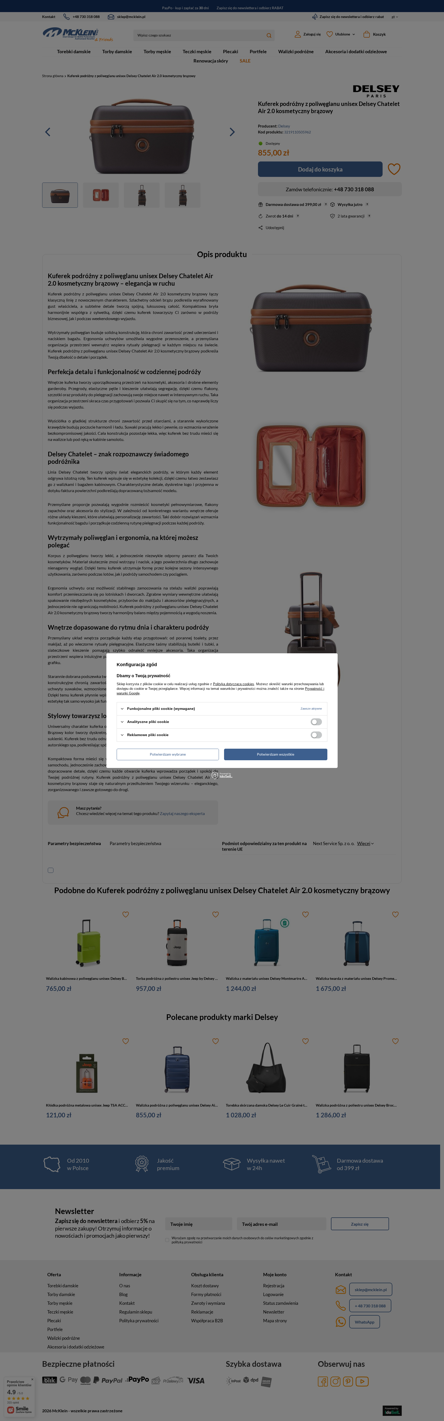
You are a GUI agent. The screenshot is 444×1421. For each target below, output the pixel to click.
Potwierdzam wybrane (168, 754)
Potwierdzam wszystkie (275, 754)
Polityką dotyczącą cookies (233, 684)
